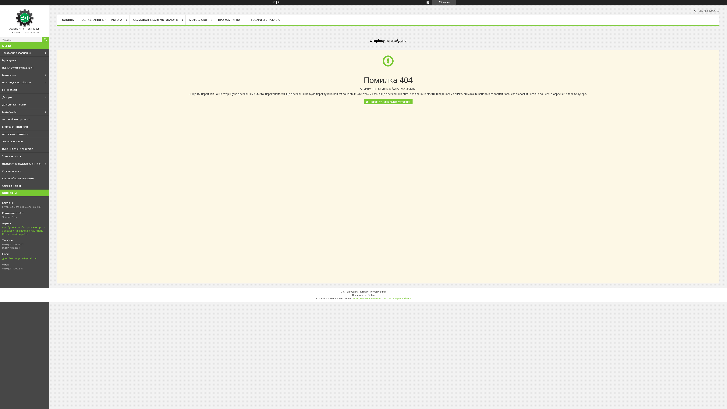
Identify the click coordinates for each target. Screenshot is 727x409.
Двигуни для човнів (14, 104)
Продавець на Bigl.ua (363, 295)
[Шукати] (45, 39)
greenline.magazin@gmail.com (19, 258)
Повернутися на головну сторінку (390, 101)
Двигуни (7, 97)
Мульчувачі (9, 60)
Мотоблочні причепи (15, 126)
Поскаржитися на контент (367, 298)
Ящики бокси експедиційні (18, 67)
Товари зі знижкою (265, 19)
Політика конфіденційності (397, 298)
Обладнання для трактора (102, 19)
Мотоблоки (9, 75)
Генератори (9, 89)
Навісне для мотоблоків (16, 82)
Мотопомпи (9, 112)
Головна (67, 19)
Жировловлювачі (12, 141)
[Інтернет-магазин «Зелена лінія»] (24, 17)
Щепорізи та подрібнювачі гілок (21, 163)
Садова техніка (11, 171)
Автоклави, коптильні (15, 134)
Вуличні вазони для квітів (17, 149)
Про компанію (229, 19)
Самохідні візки (11, 185)
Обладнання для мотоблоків (155, 19)
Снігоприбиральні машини (18, 178)
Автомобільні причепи (16, 119)
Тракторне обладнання (16, 53)
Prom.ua (381, 291)
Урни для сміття (11, 156)
